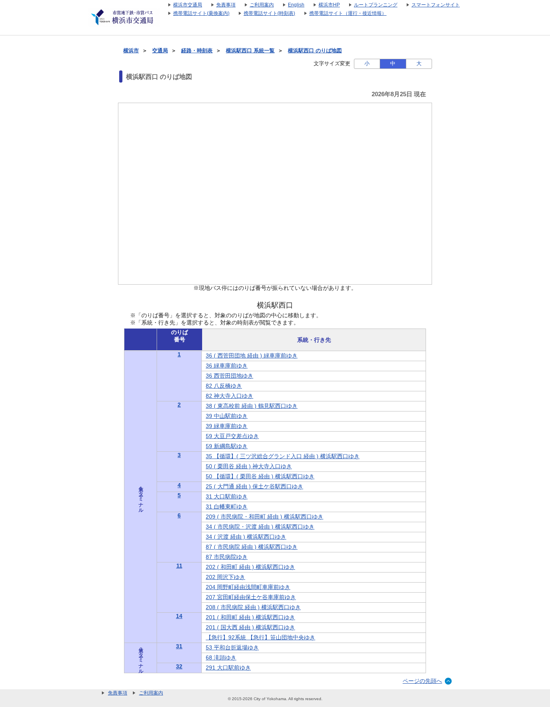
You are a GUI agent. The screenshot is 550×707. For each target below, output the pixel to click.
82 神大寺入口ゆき (229, 396)
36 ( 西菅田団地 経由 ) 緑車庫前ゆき (252, 355)
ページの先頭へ (422, 681)
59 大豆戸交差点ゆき (232, 436)
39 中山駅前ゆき (227, 416)
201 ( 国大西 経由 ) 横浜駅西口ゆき (250, 627)
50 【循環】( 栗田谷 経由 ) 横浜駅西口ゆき (260, 476)
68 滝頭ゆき (221, 657)
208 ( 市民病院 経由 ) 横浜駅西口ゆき (253, 607)
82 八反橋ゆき (224, 385)
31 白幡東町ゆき (227, 506)
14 (179, 616)
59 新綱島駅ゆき (227, 446)
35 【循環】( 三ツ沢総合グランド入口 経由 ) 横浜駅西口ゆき (283, 456)
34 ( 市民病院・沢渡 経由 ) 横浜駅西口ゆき (260, 526)
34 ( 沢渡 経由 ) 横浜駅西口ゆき (246, 536)
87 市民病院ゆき (227, 557)
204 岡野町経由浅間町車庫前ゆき (248, 587)
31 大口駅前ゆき (227, 496)
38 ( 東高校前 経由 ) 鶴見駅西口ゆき (252, 406)
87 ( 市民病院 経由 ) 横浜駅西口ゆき (252, 547)
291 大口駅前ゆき (228, 667)
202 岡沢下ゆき (225, 577)
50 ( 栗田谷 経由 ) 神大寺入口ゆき (249, 466)
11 (179, 565)
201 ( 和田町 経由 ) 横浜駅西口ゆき (250, 617)
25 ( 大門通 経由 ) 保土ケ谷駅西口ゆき (254, 486)
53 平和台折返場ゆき (232, 647)
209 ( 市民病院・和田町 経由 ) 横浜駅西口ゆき (264, 516)
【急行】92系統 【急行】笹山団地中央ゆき (260, 637)
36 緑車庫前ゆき (227, 365)
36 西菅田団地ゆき (229, 375)
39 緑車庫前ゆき (227, 426)
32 (179, 666)
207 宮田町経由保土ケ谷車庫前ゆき (251, 597)
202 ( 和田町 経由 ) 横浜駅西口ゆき (250, 567)
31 (179, 646)
